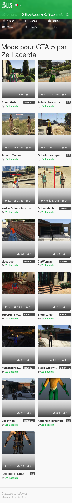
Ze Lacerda (11, 106)
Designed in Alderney (14, 493)
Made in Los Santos (14, 497)
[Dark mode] (61, 14)
